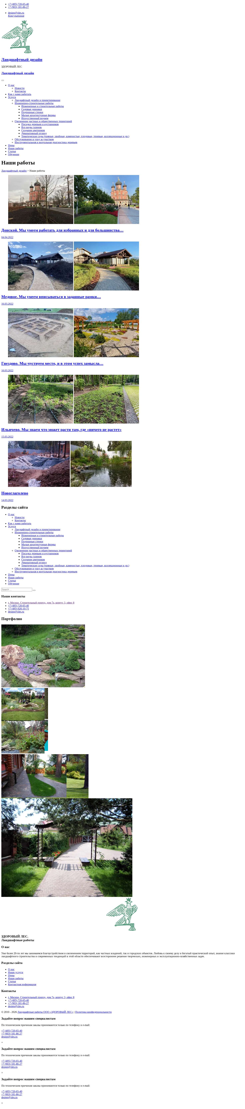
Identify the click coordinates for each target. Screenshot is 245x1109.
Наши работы (16, 148)
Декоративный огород (34, 133)
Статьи (12, 151)
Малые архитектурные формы (38, 115)
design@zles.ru (16, 12)
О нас (11, 85)
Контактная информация (22, 984)
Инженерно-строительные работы (34, 103)
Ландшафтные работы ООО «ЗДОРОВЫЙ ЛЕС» (45, 1012)
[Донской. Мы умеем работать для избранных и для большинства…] (73, 223)
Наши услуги (15, 972)
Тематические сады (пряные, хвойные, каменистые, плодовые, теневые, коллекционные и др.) (75, 136)
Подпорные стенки (32, 112)
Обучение (13, 154)
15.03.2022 (7, 436)
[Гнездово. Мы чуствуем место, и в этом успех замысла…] (73, 356)
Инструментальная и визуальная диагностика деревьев (46, 142)
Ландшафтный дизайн (21, 59)
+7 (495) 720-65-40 (18, 4)
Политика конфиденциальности (93, 1012)
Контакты (20, 91)
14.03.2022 (7, 500)
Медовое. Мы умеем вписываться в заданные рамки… (51, 297)
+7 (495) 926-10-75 (18, 608)
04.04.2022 (7, 237)
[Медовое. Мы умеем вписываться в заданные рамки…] (73, 289)
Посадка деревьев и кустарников (40, 124)
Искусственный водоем (34, 118)
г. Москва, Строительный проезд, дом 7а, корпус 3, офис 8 (41, 602)
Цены (11, 145)
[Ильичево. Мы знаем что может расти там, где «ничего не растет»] (73, 422)
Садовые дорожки (31, 109)
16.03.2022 (7, 303)
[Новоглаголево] (70, 486)
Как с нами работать (19, 94)
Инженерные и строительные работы (42, 106)
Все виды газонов (31, 127)
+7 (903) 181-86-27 (18, 7)
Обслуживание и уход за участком (34, 139)
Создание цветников (33, 130)
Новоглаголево (14, 493)
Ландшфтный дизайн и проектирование (37, 100)
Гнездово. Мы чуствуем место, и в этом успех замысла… (52, 363)
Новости (19, 88)
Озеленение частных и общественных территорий (43, 121)
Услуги (12, 97)
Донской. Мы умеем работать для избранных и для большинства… (62, 230)
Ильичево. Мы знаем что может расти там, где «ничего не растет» (61, 429)
